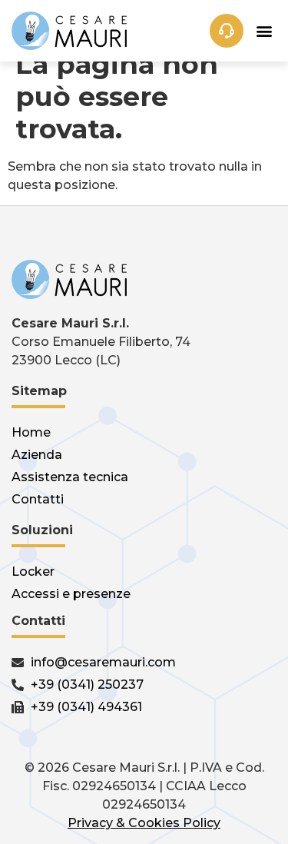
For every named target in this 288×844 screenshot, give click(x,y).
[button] (263, 31)
